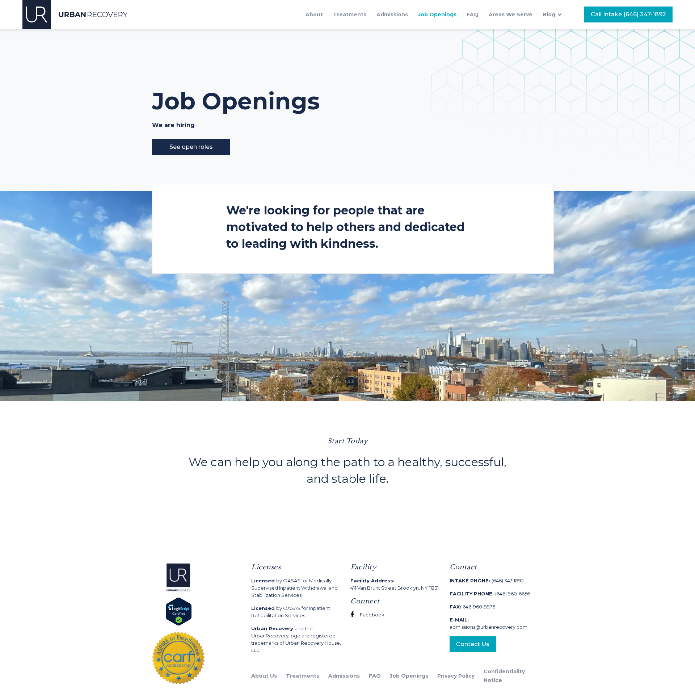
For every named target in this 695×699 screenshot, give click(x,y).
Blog (549, 14)
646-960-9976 (472, 607)
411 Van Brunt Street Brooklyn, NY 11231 (394, 584)
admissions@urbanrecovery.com (488, 623)
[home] (75, 14)
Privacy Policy (456, 676)
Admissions (392, 14)
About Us (264, 676)
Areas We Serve (510, 14)
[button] (556, 14)
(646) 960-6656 (490, 594)
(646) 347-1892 (487, 580)
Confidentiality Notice (504, 675)
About (314, 14)
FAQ (473, 14)
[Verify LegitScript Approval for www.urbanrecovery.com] (178, 611)
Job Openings (437, 14)
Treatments (349, 14)
